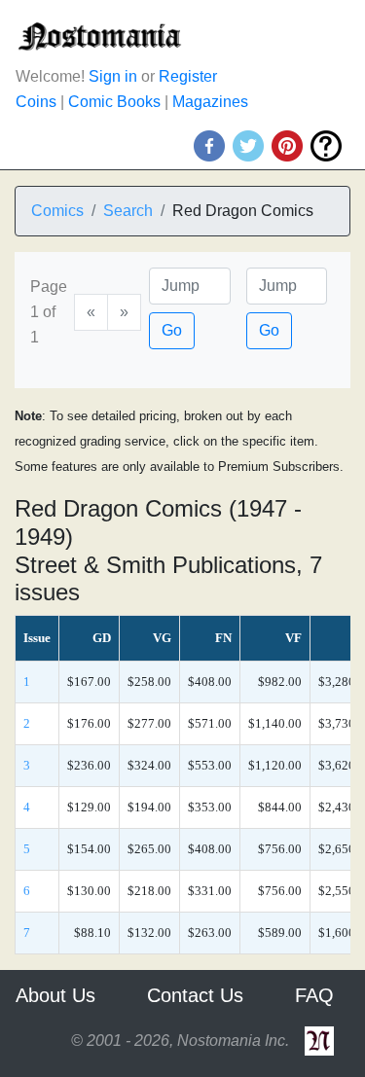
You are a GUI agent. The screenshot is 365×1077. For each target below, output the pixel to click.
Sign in (113, 76)
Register (188, 76)
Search (128, 210)
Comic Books (114, 101)
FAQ (314, 995)
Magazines (210, 101)
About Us (55, 995)
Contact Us (195, 995)
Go (172, 330)
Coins (36, 101)
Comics (57, 210)
